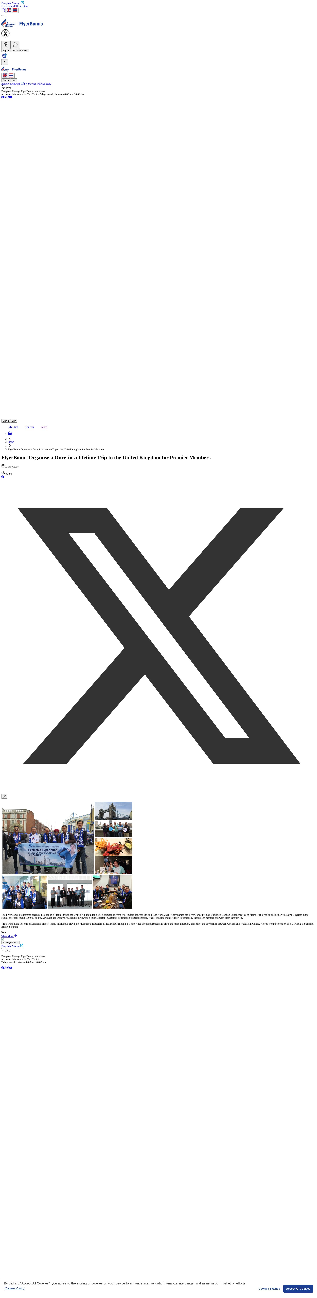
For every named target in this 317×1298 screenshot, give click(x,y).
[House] (10, 434)
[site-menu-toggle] (2, 15)
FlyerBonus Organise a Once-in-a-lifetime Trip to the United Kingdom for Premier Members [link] (56, 449)
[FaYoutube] (10, 97)
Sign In (6, 50)
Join (14, 80)
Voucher (29, 427)
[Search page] (3, 11)
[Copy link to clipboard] (4, 796)
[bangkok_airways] (158, 412)
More (44, 427)
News (11, 441)
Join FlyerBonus (20, 50)
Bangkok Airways (10, 3)
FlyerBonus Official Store (14, 6)
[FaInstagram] (5, 97)
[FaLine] (3, 417)
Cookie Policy (14, 1288)
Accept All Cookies (298, 1288)
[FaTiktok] (8, 97)
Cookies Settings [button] (269, 1288)
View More (7, 936)
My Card (13, 427)
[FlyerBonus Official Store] (4, 57)
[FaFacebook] (2, 97)
